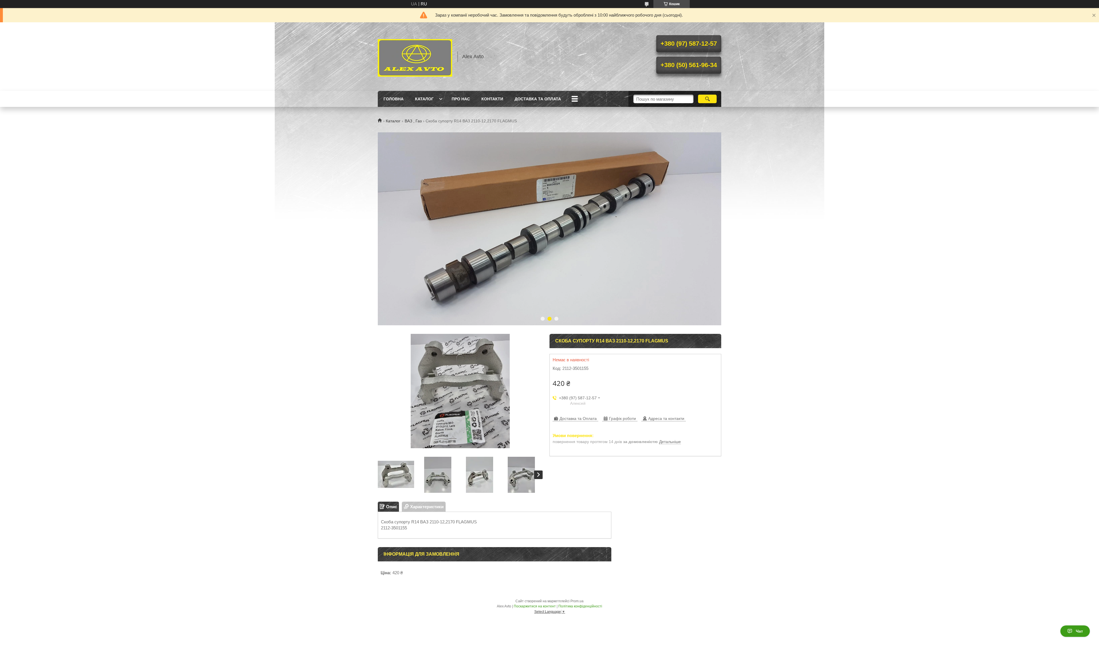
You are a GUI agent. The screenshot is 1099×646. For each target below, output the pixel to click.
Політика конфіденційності (580, 606)
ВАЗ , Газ (413, 121)
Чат (1079, 631)
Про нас (461, 99)
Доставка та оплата (538, 99)
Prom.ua (577, 601)
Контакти (492, 99)
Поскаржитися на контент (535, 606)
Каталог (424, 99)
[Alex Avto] (415, 57)
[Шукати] (707, 99)
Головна (394, 99)
